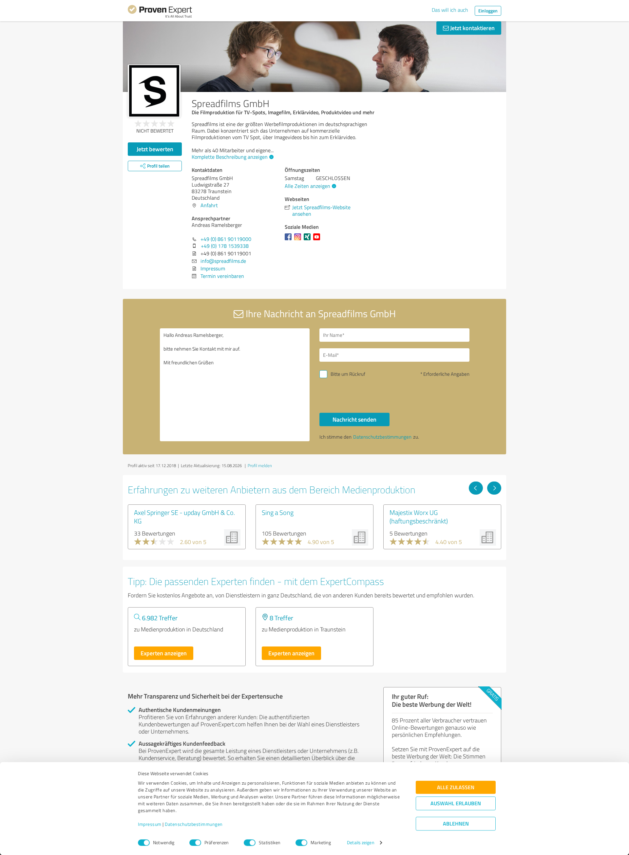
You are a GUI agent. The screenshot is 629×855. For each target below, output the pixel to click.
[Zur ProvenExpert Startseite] (160, 12)
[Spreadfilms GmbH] (154, 91)
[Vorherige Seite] (476, 488)
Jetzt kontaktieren (472, 28)
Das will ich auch (450, 9)
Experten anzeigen (164, 653)
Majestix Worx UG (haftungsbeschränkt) (419, 516)
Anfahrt (209, 205)
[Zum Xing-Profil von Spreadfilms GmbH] (308, 240)
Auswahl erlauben (455, 803)
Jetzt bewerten (155, 149)
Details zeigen (360, 843)
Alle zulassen (455, 787)
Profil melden (260, 465)
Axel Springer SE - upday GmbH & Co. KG (184, 516)
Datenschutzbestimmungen (194, 824)
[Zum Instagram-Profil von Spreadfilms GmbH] (299, 240)
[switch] (195, 842)
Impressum (150, 824)
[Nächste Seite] (494, 488)
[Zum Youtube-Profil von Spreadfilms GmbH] (318, 240)
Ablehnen (456, 824)
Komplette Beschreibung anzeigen (230, 156)
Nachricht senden (354, 419)
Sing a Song (278, 512)
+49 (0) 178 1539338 (225, 245)
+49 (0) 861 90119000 (225, 239)
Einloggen (488, 11)
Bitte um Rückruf (348, 374)
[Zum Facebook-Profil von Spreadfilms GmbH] (289, 240)
